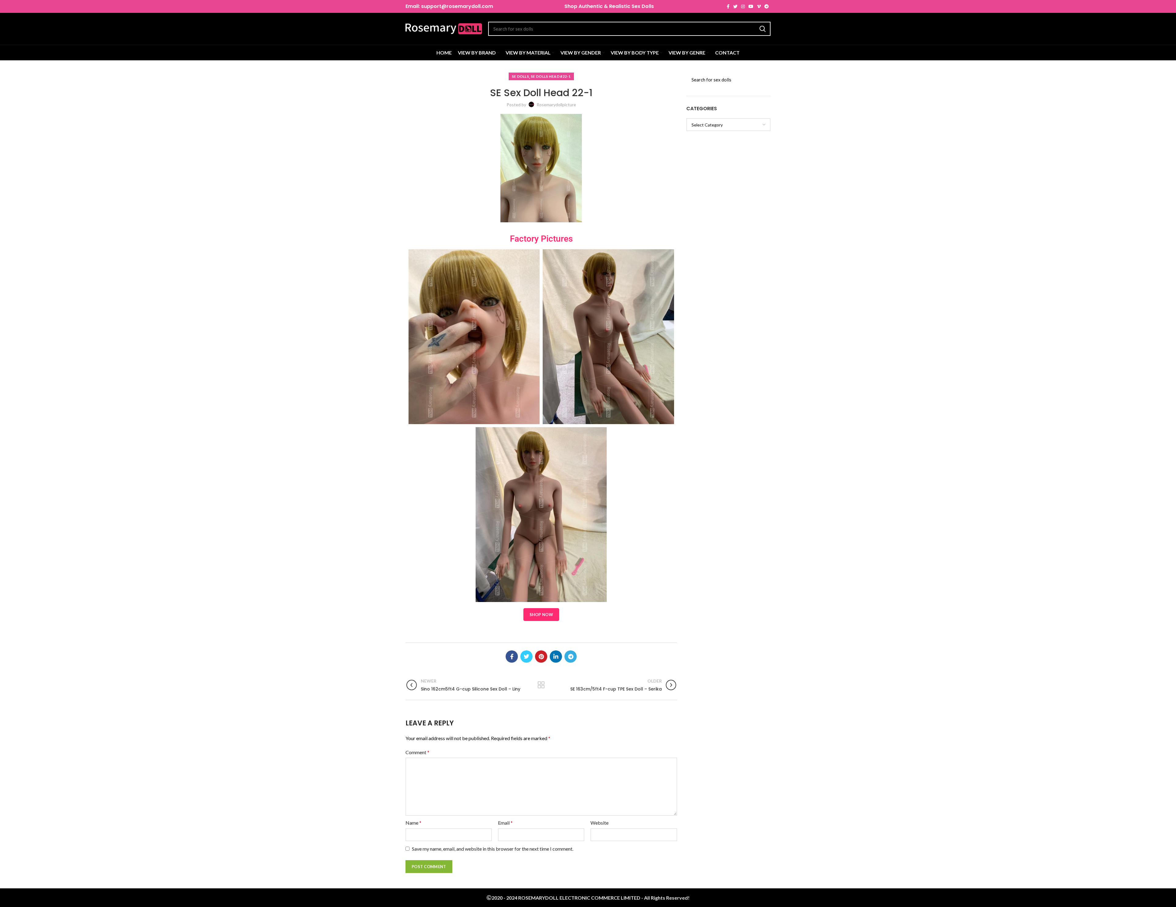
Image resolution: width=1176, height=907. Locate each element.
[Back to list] (541, 685)
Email (505, 823)
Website (599, 823)
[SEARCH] (762, 29)
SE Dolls (520, 76)
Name (413, 823)
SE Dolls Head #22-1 (551, 76)
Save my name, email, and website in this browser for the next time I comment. (492, 849)
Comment (417, 752)
